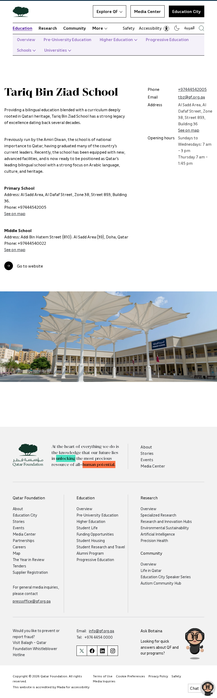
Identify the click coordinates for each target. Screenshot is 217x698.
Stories (147, 453)
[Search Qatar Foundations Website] (201, 28)
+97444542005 (192, 89)
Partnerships (23, 540)
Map (16, 553)
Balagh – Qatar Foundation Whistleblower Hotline (35, 648)
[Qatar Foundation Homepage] (23, 11)
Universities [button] (55, 50)
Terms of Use (102, 676)
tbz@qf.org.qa (191, 97)
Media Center (147, 11)
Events (147, 459)
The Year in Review (28, 559)
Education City (186, 11)
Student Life (87, 527)
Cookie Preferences (130, 676)
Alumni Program (90, 553)
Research (48, 28)
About (146, 447)
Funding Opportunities (95, 534)
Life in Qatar (151, 570)
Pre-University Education (67, 39)
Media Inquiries (104, 681)
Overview (26, 39)
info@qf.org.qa (101, 630)
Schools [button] (24, 50)
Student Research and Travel (100, 546)
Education (22, 28)
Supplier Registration (30, 572)
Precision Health (154, 540)
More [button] (97, 28)
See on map (14, 213)
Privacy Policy (158, 676)
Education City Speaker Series (166, 576)
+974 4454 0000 (98, 637)
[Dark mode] (177, 28)
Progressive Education (167, 39)
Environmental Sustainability (165, 527)
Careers (19, 546)
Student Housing (90, 540)
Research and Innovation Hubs (166, 521)
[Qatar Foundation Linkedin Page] (102, 651)
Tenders (19, 565)
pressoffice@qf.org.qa (32, 601)
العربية (189, 27)
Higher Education (116, 39)
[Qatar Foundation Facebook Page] (92, 651)
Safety (129, 28)
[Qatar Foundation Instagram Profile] (112, 651)
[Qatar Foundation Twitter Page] (81, 651)
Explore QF (107, 11)
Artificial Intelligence (158, 534)
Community (74, 28)
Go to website (30, 266)
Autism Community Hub (161, 583)
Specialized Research (158, 515)
